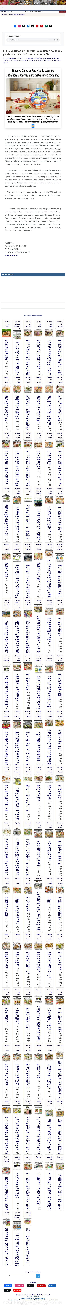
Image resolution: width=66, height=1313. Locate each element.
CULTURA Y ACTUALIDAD (17, 1303)
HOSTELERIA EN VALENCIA (43, 1304)
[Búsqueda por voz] (34, 1276)
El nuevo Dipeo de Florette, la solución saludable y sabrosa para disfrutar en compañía (33, 52)
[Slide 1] (33, 126)
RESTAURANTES (33, 1302)
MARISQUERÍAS (50, 1302)
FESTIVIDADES (49, 1303)
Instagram (19, 1285)
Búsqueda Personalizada (33, 1272)
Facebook (8, 1285)
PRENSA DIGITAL (35, 1304)
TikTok (8, 1290)
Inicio (5, 14)
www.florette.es (11, 255)
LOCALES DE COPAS (56, 1302)
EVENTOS (28, 1302)
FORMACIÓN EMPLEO (55, 1303)
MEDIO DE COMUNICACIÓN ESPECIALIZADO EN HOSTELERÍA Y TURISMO (15, 1302)
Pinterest (42, 1285)
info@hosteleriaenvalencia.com (24, 1300)
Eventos (38, 878)
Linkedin (52, 1285)
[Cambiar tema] (2, 7)
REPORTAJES (23, 1303)
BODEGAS (61, 1302)
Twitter (31, 1285)
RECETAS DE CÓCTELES (38, 1303)
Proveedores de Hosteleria (17, 14)
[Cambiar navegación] (62, 8)
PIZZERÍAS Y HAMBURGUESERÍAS (41, 1302)
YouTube (18, 1290)
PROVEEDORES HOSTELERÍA (7, 1303)
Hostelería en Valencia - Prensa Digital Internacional (33, 1295)
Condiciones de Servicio (40, 1300)
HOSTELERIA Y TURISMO (28, 1304)
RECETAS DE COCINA (29, 1303)
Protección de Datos (53, 1300)
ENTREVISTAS (44, 1303)
